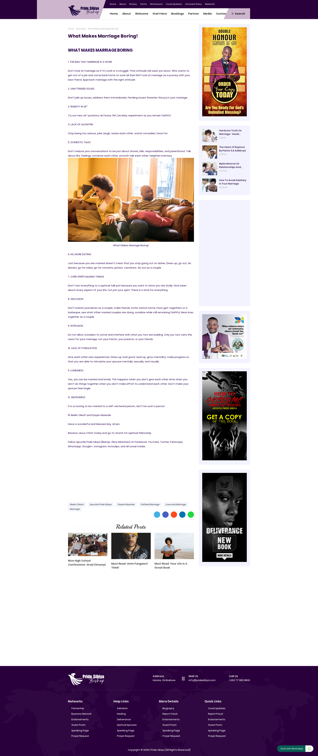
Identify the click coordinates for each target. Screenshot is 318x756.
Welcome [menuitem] (141, 14)
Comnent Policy (193, 4)
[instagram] (240, 3)
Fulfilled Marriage (150, 504)
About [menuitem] (126, 14)
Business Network (81, 713)
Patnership (77, 708)
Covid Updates (174, 4)
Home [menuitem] (114, 14)
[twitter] (234, 3)
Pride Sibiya (158, 750)
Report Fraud (169, 713)
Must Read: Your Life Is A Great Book (171, 566)
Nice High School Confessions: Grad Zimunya (87, 563)
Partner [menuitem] (193, 14)
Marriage (81, 28)
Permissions (156, 4)
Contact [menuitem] (222, 14)
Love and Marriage (176, 504)
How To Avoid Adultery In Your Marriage (232, 182)
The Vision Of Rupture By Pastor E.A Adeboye (232, 148)
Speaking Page (80, 730)
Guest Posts (78, 725)
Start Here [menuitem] (160, 14)
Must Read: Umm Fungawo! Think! (129, 566)
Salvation (122, 708)
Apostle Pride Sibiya (101, 504)
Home (113, 4)
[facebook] (227, 3)
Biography (168, 708)
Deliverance (124, 719)
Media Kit (210, 4)
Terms (143, 4)
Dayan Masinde (126, 504)
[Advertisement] (131, 474)
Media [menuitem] (207, 14)
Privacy (133, 4)
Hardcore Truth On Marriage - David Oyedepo (230, 132)
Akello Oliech (77, 504)
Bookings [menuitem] (177, 14)
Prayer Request (80, 736)
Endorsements (80, 719)
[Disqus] (131, 619)
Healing (121, 713)
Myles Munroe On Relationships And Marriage (230, 165)
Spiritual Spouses (127, 725)
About (122, 4)
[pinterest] (247, 3)
